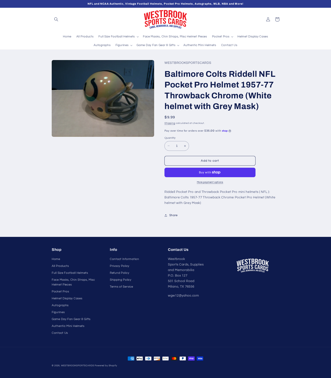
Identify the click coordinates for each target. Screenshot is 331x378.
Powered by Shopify (106, 365)
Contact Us (60, 333)
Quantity (170, 137)
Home (56, 259)
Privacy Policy (119, 266)
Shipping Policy (120, 279)
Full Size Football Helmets (70, 272)
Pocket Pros (60, 291)
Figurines (58, 312)
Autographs (60, 305)
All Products (60, 266)
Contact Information (124, 259)
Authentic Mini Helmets (68, 326)
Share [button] (173, 215)
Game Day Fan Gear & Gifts (71, 319)
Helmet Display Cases (67, 298)
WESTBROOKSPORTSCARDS (77, 365)
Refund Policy (119, 272)
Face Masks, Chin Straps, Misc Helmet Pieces (73, 282)
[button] (56, 19)
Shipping (169, 123)
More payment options (210, 182)
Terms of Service (121, 286)
